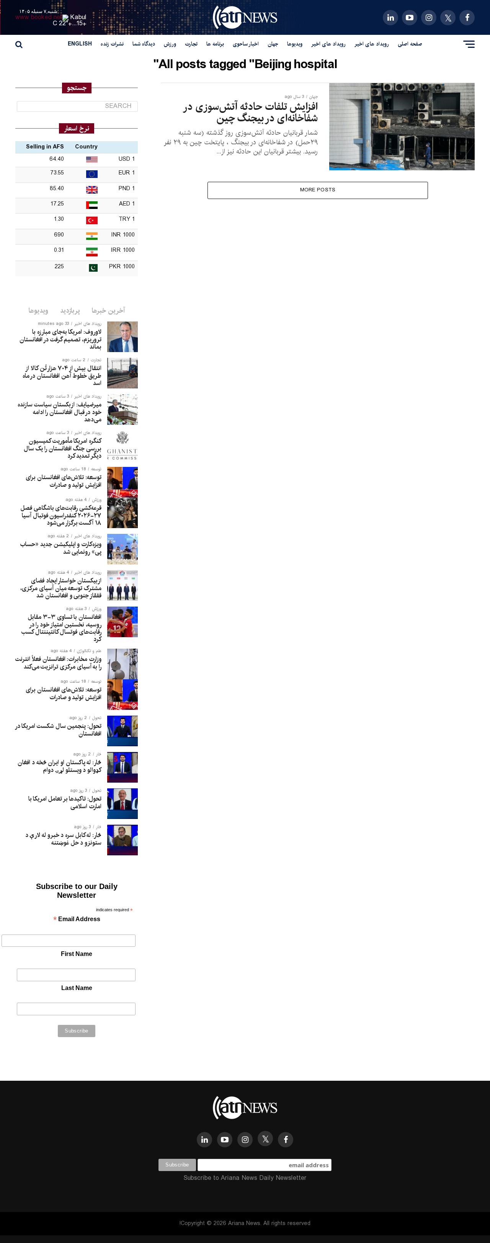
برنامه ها (215, 44)
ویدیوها (294, 44)
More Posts (318, 190)
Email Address (76, 920)
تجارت (191, 44)
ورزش (170, 44)
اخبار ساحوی (246, 44)
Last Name (76, 988)
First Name (76, 954)
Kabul (78, 17)
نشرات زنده (112, 44)
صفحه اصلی (410, 44)
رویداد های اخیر (371, 44)
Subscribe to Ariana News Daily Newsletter (245, 1178)
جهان (273, 44)
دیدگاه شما (143, 44)
